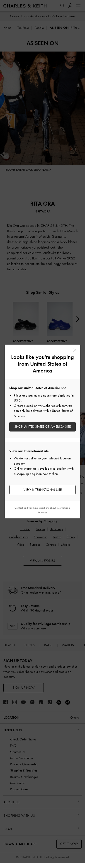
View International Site (43, 490)
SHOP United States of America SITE (42, 426)
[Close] (74, 350)
